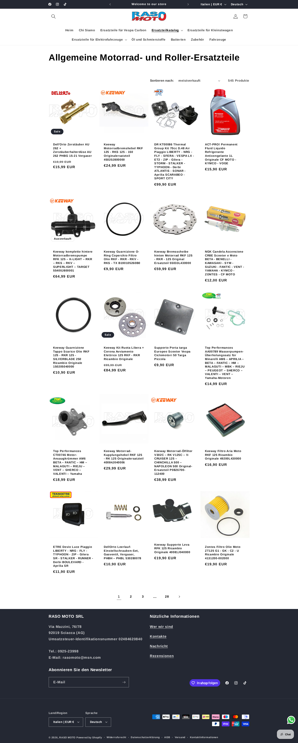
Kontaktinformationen (204, 737)
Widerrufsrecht (116, 737)
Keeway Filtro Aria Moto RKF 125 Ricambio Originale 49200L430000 (223, 454)
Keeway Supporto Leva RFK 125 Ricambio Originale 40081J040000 (172, 548)
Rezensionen (162, 656)
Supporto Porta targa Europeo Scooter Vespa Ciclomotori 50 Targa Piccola (172, 353)
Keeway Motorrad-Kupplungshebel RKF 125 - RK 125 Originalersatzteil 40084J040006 (124, 456)
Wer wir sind (161, 627)
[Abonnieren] (124, 682)
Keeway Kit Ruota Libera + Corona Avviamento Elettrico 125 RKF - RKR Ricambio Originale (124, 353)
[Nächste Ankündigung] (188, 4)
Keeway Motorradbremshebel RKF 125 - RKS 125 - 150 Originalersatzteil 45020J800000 (123, 152)
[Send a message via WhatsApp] (291, 720)
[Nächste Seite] (179, 596)
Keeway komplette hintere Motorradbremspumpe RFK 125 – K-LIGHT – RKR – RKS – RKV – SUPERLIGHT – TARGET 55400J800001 (73, 261)
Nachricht (159, 646)
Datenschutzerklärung (145, 737)
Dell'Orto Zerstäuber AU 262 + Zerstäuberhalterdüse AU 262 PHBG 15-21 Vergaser (72, 150)
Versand (180, 737)
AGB (167, 737)
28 (167, 596)
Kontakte (158, 636)
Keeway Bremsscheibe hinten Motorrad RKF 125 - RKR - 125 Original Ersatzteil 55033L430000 (173, 257)
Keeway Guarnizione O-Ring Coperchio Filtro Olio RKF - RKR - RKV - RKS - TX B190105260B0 (122, 257)
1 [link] (119, 597)
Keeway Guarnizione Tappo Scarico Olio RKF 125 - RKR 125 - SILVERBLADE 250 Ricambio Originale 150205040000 (71, 357)
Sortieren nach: (162, 80)
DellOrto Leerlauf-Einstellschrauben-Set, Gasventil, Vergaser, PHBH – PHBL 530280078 (122, 552)
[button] (53, 16)
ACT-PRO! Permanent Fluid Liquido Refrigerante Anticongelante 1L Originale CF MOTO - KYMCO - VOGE (221, 154)
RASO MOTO (67, 737)
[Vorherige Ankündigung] (110, 4)
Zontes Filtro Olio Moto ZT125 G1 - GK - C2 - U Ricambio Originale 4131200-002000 (222, 552)
